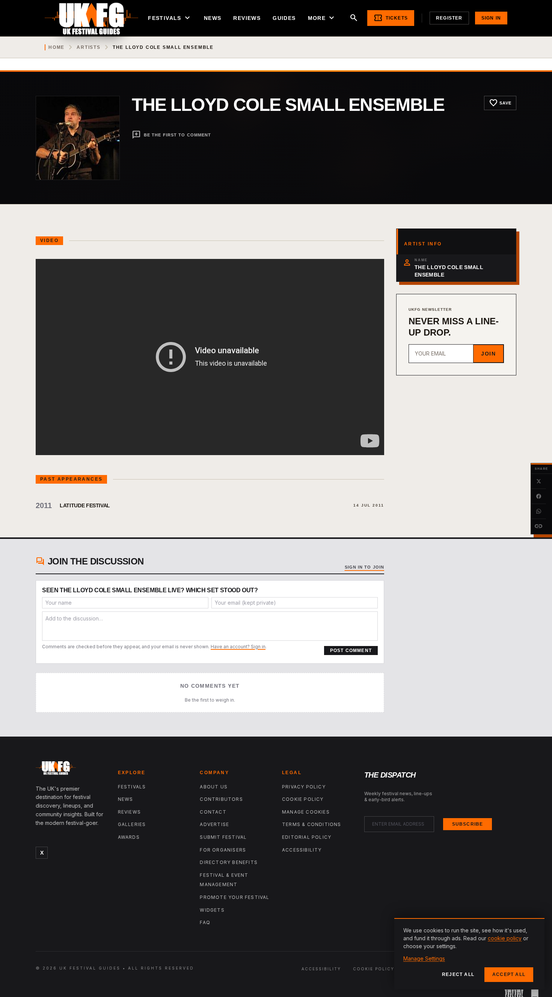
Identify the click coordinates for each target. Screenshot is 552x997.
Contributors (221, 799)
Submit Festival (223, 837)
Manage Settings (424, 958)
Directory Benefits (229, 862)
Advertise (214, 824)
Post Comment (351, 650)
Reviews (247, 18)
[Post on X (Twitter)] (538, 481)
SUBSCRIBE (467, 824)
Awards (129, 837)
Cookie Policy (303, 799)
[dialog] (469, 953)
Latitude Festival (85, 505)
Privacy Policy (304, 787)
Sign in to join (365, 567)
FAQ (205, 922)
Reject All (458, 974)
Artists (89, 47)
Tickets (391, 18)
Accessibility (302, 850)
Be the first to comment (171, 134)
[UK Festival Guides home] (71, 770)
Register (449, 18)
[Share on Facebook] (538, 496)
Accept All (508, 974)
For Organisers (223, 850)
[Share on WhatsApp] (538, 511)
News (213, 18)
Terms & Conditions (311, 824)
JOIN (488, 354)
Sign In (491, 18)
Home (56, 47)
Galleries (132, 824)
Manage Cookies (306, 812)
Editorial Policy (306, 837)
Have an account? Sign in (238, 646)
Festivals (170, 18)
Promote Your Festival (234, 897)
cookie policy (505, 938)
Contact (213, 812)
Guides (284, 18)
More (322, 18)
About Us (214, 787)
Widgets (212, 910)
